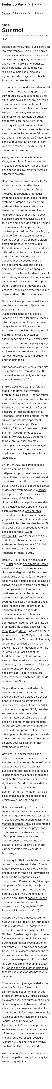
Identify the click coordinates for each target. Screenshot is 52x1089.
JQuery (34, 424)
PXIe (12, 630)
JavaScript (22, 424)
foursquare (8, 407)
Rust (36, 643)
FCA (37, 544)
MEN (25, 498)
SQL (25, 436)
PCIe (5, 630)
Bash (46, 635)
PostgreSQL (9, 536)
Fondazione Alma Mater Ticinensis (27, 967)
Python (33, 635)
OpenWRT (8, 523)
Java (11, 540)
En (39, 4)
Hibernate (22, 540)
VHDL (44, 705)
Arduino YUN (33, 510)
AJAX (22, 428)
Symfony (7, 432)
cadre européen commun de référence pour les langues (24, 902)
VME (44, 626)
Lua (21, 519)
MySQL (17, 436)
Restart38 (42, 523)
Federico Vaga (14, 4)
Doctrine (19, 432)
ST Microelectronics (28, 494)
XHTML (6, 428)
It (35, 4)
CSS (15, 428)
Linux (27, 601)
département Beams (35, 563)
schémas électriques (14, 705)
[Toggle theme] (29, 4)
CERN (45, 494)
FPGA (32, 709)
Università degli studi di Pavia (21, 572)
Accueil (6, 24)
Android (43, 527)
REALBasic (8, 457)
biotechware (9, 498)
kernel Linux (39, 601)
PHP (44, 428)
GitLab (23, 681)
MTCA (22, 630)
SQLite (28, 531)
